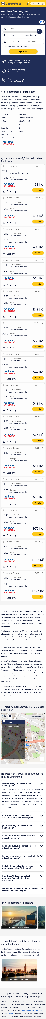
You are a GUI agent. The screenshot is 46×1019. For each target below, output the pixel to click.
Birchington (36, 716)
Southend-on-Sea (28, 1010)
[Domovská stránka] (12, 3)
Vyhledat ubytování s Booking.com (18, 46)
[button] (42, 755)
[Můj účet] (27, 3)
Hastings (39, 1010)
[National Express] (8, 143)
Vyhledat (38, 190)
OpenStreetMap (33, 763)
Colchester (9, 1013)
